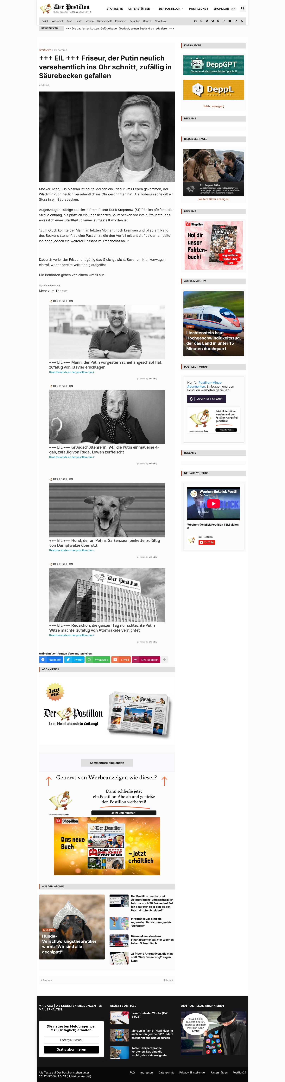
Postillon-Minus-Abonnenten (204, 384)
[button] (233, 9)
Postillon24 (198, 8)
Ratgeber (135, 21)
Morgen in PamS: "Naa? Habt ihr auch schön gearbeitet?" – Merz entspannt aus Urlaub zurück (152, 1034)
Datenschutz (166, 1072)
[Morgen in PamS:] (119, 1035)
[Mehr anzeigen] (164, 659)
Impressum (147, 1072)
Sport (69, 21)
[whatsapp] (201, 21)
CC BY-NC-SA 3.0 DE (52, 1076)
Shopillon (221, 8)
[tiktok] (236, 21)
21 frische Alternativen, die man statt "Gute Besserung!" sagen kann (152, 957)
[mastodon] (218, 21)
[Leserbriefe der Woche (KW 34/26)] (119, 1017)
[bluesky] (213, 21)
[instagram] (224, 21)
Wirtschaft (57, 21)
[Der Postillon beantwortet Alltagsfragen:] (119, 901)
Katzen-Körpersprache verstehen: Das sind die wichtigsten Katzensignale (149, 1051)
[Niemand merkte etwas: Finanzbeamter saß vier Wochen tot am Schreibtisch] (119, 940)
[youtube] (230, 21)
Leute (79, 21)
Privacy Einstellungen (192, 1072)
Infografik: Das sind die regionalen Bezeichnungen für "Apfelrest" (151, 922)
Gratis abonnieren (71, 1049)
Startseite (114, 8)
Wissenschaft (104, 21)
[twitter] (207, 21)
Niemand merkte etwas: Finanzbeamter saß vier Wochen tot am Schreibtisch (152, 939)
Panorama (120, 21)
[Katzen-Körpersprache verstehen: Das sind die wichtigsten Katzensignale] (119, 1052)
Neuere (47, 980)
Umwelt (147, 21)
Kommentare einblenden (107, 763)
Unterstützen (139, 8)
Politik (45, 21)
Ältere (167, 980)
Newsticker (161, 21)
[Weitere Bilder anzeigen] (214, 199)
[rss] (241, 21)
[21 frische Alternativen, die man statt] (119, 958)
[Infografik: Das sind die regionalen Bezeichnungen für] (119, 923)
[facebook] (195, 21)
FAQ (132, 1072)
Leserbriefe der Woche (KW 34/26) (149, 1014)
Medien (90, 21)
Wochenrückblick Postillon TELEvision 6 (213, 526)
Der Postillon (169, 8)
